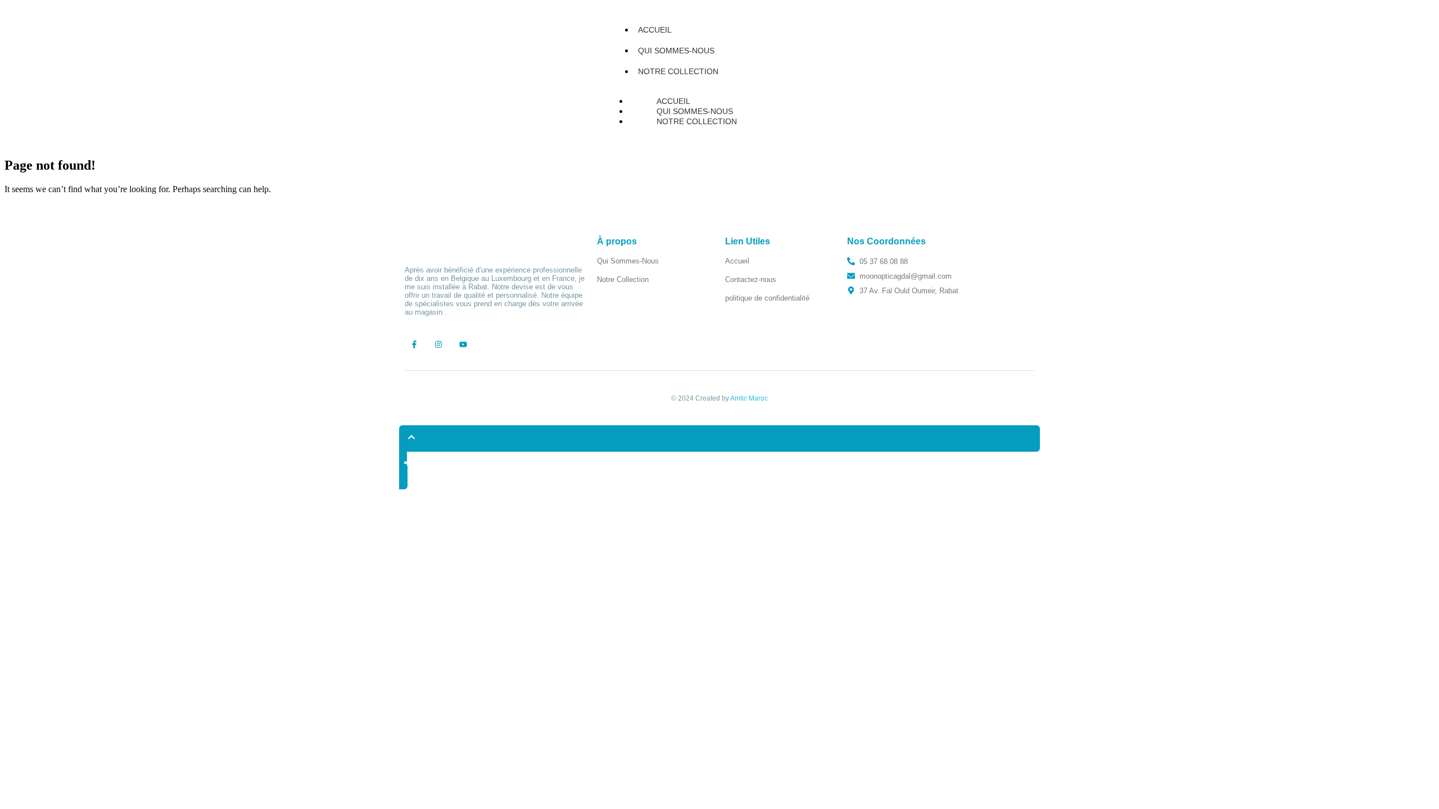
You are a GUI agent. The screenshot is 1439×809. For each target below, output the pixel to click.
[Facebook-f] (414, 344)
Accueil (655, 29)
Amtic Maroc (749, 398)
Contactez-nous (750, 279)
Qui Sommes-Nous (676, 50)
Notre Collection (678, 71)
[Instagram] (439, 344)
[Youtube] (463, 344)
